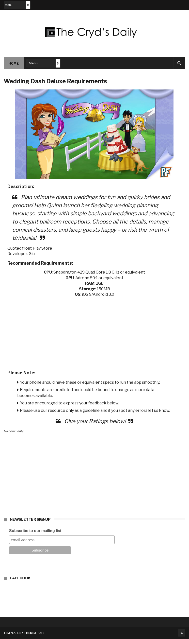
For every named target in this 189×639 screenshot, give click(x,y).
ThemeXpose (34, 633)
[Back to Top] (181, 633)
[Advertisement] (94, 331)
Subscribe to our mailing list (35, 531)
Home (14, 63)
